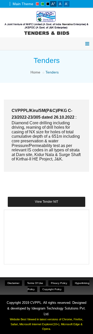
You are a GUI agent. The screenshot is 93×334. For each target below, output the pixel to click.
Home (35, 72)
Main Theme (23, 4)
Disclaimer (13, 283)
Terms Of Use (35, 283)
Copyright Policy (51, 289)
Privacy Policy (59, 283)
